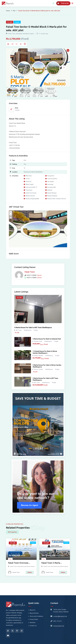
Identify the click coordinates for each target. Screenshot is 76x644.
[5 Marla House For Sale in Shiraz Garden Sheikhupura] (22, 368)
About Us (32, 610)
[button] (64, 67)
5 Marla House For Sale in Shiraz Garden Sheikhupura (47, 366)
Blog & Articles (34, 613)
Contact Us (33, 625)
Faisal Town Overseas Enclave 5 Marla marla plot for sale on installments (21, 563)
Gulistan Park (38, 341)
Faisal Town (30, 272)
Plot (14, 11)
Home (8, 11)
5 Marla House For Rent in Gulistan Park (47, 339)
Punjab (36, 330)
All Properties (12, 532)
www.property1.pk (58, 626)
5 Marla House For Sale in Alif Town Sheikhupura (33, 327)
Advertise (32, 622)
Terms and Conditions (36, 616)
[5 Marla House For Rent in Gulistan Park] (22, 342)
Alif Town (18, 330)
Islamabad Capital (29, 566)
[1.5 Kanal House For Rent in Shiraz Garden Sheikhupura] (22, 355)
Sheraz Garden (38, 355)
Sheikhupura (27, 330)
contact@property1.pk (60, 616)
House (16, 325)
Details (30, 572)
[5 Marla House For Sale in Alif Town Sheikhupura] (22, 382)
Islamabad (20, 566)
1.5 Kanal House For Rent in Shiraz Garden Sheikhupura (45, 352)
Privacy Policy (34, 619)
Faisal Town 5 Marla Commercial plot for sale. (53, 563)
